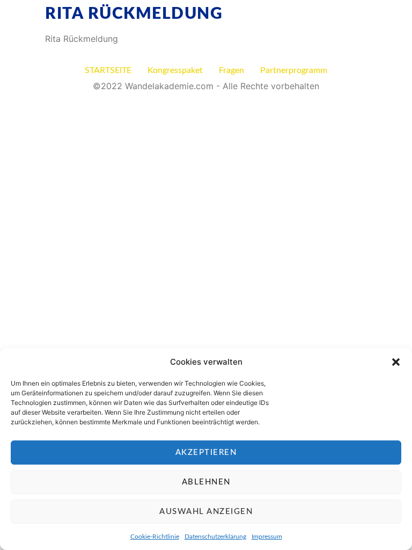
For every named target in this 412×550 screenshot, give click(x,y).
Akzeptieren (206, 452)
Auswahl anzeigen (206, 512)
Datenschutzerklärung (215, 536)
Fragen (231, 70)
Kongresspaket (175, 70)
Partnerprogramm (293, 70)
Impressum (267, 536)
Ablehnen (206, 482)
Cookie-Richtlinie (154, 536)
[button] (396, 362)
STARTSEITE (108, 70)
